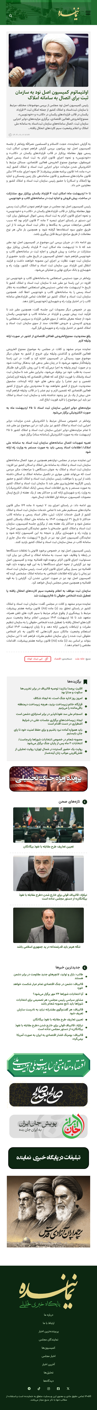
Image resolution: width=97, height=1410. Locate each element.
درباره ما (48, 1315)
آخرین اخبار (48, 1364)
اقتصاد (57, 659)
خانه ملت (80, 659)
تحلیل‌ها (48, 1373)
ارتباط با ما (48, 1323)
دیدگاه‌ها (48, 1381)
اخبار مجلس (49, 1356)
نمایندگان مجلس (48, 1340)
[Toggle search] (10, 16)
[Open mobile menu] (88, 13)
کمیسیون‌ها (48, 1348)
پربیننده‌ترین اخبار (49, 1331)
